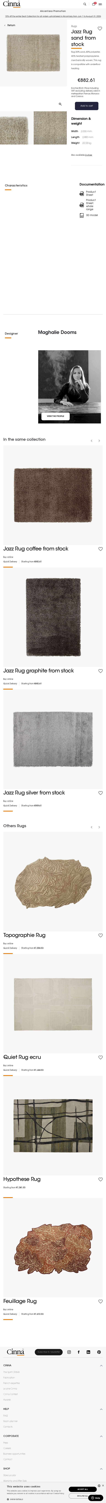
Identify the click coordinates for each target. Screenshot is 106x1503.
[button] (36, 1499)
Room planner (10, 1421)
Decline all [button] (82, 1496)
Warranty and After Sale (15, 1481)
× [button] (103, 1486)
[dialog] (53, 1492)
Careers (7, 1448)
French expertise (11, 1383)
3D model (92, 215)
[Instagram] (68, 1352)
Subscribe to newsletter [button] (49, 1352)
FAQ (5, 1416)
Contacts (8, 1427)
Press (5, 1443)
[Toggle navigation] (100, 4)
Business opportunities (14, 1454)
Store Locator (9, 1475)
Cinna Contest (10, 1394)
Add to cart (86, 106)
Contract (7, 1459)
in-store (88, 155)
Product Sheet (91, 193)
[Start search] (84, 4)
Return (11, 25)
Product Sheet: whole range (91, 205)
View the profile (55, 416)
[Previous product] (91, 441)
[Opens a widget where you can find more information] (95, 1498)
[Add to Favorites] (100, 29)
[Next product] (99, 441)
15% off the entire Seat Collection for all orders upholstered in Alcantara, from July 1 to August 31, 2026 (53, 17)
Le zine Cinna (10, 1389)
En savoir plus (12, 1496)
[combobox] (99, 1485)
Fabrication (9, 1378)
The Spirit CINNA (11, 1372)
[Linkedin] (87, 1352)
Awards (7, 1400)
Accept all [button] (83, 1489)
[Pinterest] (98, 1352)
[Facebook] (78, 1352)
